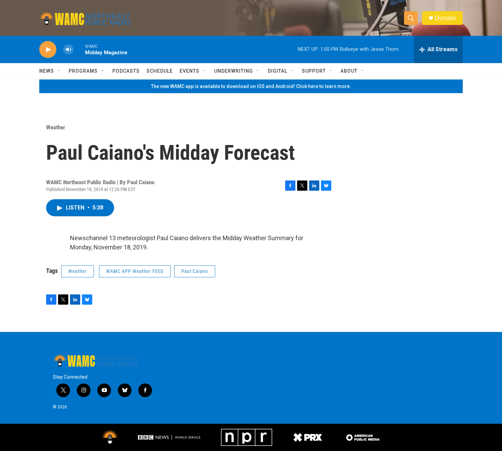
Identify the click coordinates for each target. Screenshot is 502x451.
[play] (47, 50)
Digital (277, 71)
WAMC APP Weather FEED (135, 271)
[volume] (68, 49)
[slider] (79, 49)
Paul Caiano (194, 271)
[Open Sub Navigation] (59, 71)
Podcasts (126, 71)
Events (189, 71)
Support (314, 71)
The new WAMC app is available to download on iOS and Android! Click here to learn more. (251, 86)
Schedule (160, 71)
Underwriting (233, 71)
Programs (83, 71)
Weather (55, 127)
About (349, 71)
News (46, 71)
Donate (445, 17)
